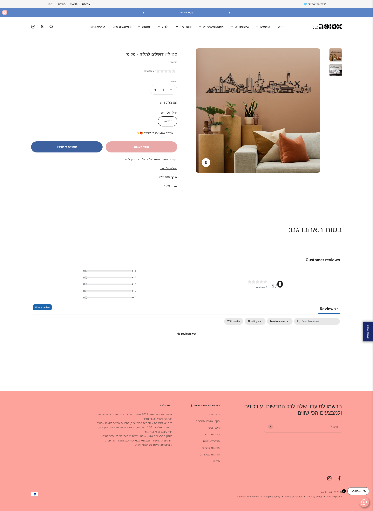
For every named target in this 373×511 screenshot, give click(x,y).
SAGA (74, 4)
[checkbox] (233, 321)
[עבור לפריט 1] (335, 55)
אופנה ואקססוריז (213, 26)
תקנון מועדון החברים (208, 421)
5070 (50, 4)
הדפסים (265, 26)
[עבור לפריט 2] (335, 70)
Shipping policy (271, 496)
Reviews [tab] (329, 308)
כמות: (173, 81)
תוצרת (62, 4)
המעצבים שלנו (122, 26)
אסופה (86, 4)
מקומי (173, 62)
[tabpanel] (186, 347)
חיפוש (216, 461)
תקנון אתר (214, 427)
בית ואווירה (242, 26)
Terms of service (293, 496)
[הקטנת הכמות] (171, 89)
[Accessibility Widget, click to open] (4, 12)
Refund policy (334, 496)
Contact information (248, 496)
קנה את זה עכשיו (67, 146)
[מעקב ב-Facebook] (339, 478)
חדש (280, 26)
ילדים (165, 26)
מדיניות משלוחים (210, 454)
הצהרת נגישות (211, 441)
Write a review (42, 307)
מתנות (146, 26)
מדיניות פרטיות (211, 447)
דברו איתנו (213, 414)
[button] (108, 271)
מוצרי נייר (186, 26)
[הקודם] (229, 13)
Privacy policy (314, 496)
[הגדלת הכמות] (155, 89)
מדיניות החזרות (211, 434)
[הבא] (143, 13)
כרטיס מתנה (97, 26)
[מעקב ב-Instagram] (329, 478)
